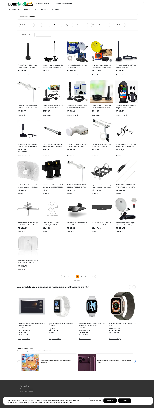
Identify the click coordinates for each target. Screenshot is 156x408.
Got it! (124, 400)
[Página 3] (60, 276)
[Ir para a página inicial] (20, 3)
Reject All (110, 400)
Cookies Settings (95, 400)
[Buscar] (143, 3)
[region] (78, 401)
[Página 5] (94, 276)
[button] (45, 25)
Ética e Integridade (26, 392)
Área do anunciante (26, 389)
